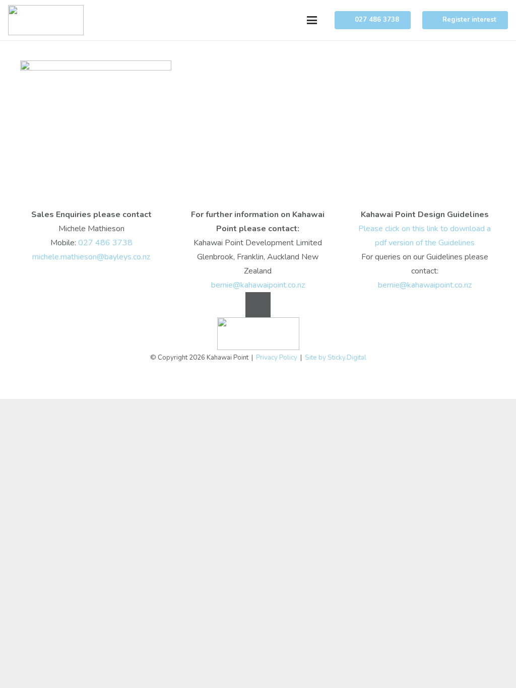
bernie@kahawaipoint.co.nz (258, 285)
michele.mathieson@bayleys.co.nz (91, 256)
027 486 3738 (105, 242)
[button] (312, 20)
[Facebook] (258, 304)
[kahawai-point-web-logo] (46, 20)
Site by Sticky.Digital (335, 357)
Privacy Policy (276, 357)
